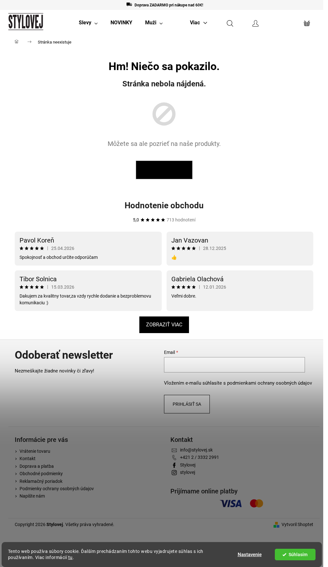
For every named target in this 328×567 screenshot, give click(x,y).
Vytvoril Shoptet (297, 524)
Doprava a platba (37, 466)
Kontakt (28, 458)
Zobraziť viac (164, 325)
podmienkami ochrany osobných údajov (269, 383)
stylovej (187, 472)
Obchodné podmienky (41, 473)
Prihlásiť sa (187, 404)
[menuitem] (88, 23)
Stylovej (187, 464)
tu (70, 557)
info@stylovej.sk (196, 449)
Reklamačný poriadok (41, 481)
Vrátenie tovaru (35, 451)
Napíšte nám (32, 496)
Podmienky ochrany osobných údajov (57, 488)
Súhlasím (298, 554)
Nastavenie (250, 554)
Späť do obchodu (164, 169)
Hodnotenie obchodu (164, 205)
